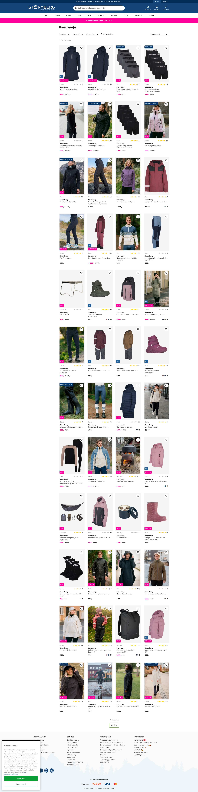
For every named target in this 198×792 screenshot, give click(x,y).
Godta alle (21, 778)
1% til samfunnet (73, 752)
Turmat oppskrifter (107, 760)
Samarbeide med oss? (75, 762)
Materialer (71, 757)
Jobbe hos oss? (73, 765)
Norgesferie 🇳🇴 (140, 740)
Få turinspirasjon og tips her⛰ (145, 742)
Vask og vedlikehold (108, 752)
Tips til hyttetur (139, 755)
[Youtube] (41, 770)
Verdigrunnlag (72, 742)
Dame (57, 15)
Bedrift (151, 15)
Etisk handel (71, 747)
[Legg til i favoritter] (81, 48)
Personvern (71, 760)
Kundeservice (39, 740)
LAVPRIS (138, 15)
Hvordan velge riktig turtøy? (111, 750)
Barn (79, 15)
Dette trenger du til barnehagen (112, 745)
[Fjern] (122, 8)
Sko (89, 15)
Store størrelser (106, 757)
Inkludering (71, 755)
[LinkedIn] (52, 770)
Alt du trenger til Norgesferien (112, 742)
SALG (46, 15)
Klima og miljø (72, 745)
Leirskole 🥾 (138, 750)
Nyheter (114, 15)
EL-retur (103, 755)
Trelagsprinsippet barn (109, 740)
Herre (68, 15)
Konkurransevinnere (41, 745)
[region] (21, 765)
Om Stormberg (73, 740)
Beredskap (104, 762)
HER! (108, 20)
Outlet (126, 15)
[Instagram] (46, 770)
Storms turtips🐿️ (140, 747)
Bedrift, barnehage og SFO (44, 752)
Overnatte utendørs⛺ (142, 745)
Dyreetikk (70, 750)
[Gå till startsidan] (42, 8)
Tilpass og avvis (21, 784)
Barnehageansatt (140, 752)
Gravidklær (104, 747)
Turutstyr (100, 15)
